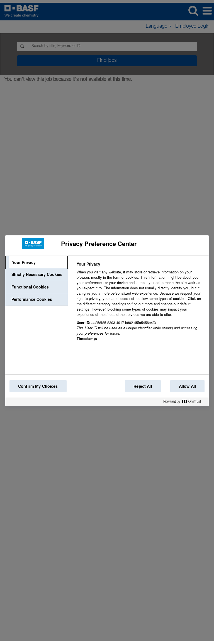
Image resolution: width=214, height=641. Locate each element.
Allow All (187, 386)
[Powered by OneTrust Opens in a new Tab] (184, 402)
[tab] (36, 262)
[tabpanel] (140, 304)
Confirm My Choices (38, 386)
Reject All (142, 386)
